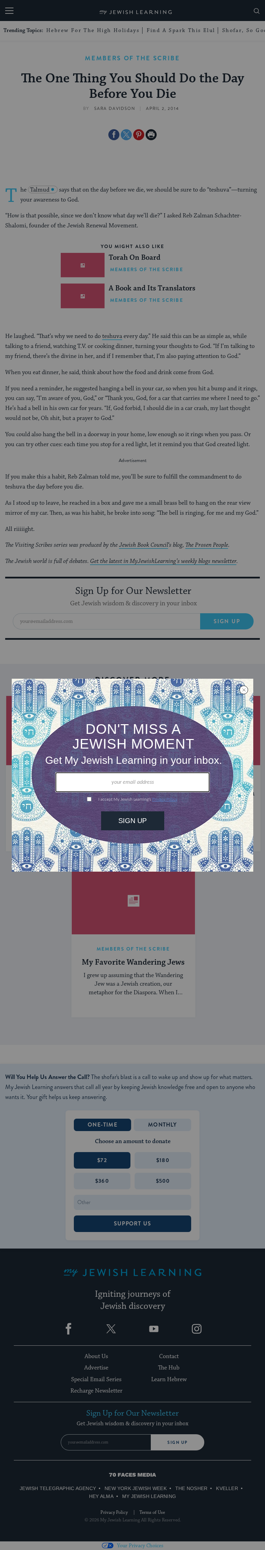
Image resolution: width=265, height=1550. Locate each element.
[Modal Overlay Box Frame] (132, 775)
